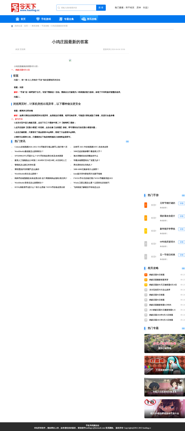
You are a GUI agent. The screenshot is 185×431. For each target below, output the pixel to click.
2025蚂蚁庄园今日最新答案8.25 (162, 310)
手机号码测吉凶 (92, 425)
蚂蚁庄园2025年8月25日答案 (161, 320)
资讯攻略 (92, 19)
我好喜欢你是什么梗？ (167, 216)
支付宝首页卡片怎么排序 (159, 290)
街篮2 (145, 7)
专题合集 (69, 19)
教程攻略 (35, 26)
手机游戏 (46, 19)
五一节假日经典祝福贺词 (167, 254)
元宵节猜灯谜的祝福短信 (167, 203)
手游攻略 (45, 26)
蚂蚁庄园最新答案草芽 (158, 280)
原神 (139, 7)
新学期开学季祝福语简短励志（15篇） (167, 229)
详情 (182, 203)
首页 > (27, 26)
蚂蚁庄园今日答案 (157, 275)
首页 (23, 19)
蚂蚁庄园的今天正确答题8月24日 (163, 285)
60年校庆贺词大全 (167, 242)
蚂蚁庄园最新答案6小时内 (160, 305)
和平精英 (130, 7)
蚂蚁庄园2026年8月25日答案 (161, 315)
